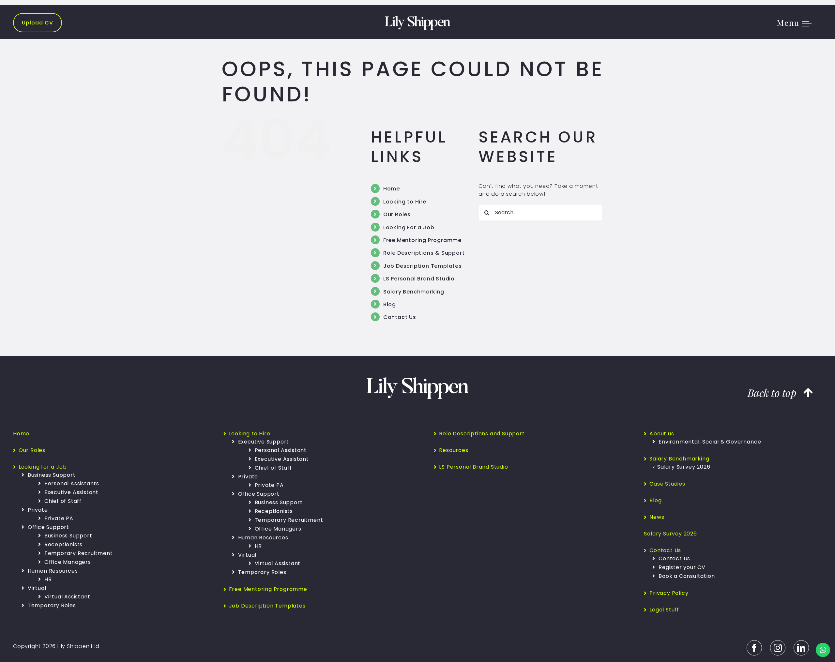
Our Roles (397, 214)
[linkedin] (801, 647)
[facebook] (754, 647)
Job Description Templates (422, 266)
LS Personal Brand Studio (419, 278)
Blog (389, 304)
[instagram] (777, 647)
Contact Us (399, 317)
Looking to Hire (404, 201)
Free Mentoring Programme (422, 240)
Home (391, 188)
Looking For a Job (408, 227)
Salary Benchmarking (413, 291)
